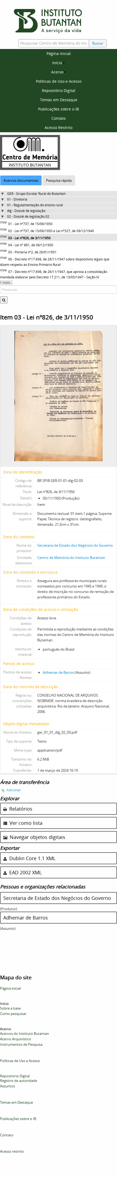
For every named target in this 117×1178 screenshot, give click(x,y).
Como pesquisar (13, 1013)
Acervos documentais (21, 180)
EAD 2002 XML (25, 872)
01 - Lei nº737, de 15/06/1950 (30, 224)
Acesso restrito (12, 1151)
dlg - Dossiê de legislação (26, 210)
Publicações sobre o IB (58, 109)
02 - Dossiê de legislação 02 (28, 216)
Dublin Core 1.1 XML (32, 858)
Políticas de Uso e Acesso (58, 81)
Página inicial (59, 53)
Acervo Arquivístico (15, 1038)
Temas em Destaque (58, 99)
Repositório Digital (58, 90)
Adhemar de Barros (58, 672)
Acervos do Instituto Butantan (24, 1033)
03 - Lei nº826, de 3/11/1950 (29, 238)
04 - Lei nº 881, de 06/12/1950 (30, 245)
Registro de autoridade (18, 1080)
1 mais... (6, 282)
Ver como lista (25, 823)
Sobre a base (10, 1008)
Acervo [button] (57, 72)
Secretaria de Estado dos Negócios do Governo (75, 545)
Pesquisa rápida (59, 180)
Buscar (97, 43)
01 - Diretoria (17, 199)
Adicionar (14, 790)
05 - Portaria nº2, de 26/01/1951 (32, 252)
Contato (58, 118)
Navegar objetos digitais (36, 837)
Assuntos (7, 1086)
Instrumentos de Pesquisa (21, 1044)
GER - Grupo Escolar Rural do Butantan (36, 193)
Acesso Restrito (58, 127)
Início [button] (57, 62)
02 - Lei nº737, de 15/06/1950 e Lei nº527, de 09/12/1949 (51, 231)
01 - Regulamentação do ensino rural (35, 205)
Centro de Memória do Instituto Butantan (71, 557)
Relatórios (20, 808)
